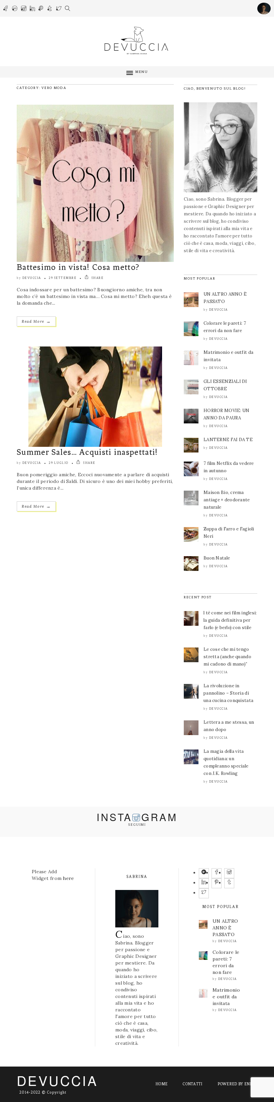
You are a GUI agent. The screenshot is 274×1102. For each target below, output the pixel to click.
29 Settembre (63, 278)
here (68, 878)
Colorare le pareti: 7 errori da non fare (226, 962)
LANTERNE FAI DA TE (228, 439)
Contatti (192, 1084)
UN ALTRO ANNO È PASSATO (225, 927)
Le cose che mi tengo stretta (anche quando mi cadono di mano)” (227, 656)
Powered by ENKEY (237, 1084)
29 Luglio (58, 463)
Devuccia (31, 278)
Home (161, 1084)
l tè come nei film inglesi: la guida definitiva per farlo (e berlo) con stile (230, 620)
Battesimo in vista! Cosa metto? (78, 267)
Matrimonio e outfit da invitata (226, 996)
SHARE (97, 278)
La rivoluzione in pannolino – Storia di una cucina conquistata (228, 693)
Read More (36, 321)
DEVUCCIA (57, 1080)
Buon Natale (216, 558)
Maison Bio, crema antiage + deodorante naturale (226, 500)
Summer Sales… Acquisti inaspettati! (87, 452)
